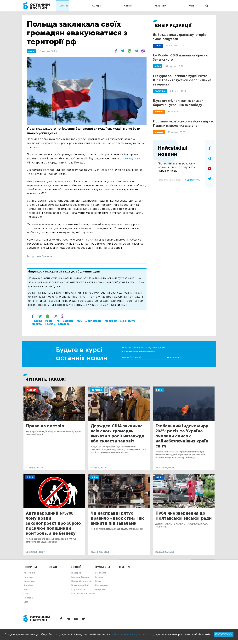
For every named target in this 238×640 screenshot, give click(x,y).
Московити (128, 320)
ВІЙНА (31, 51)
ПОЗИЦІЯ (96, 5)
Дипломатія (93, 320)
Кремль (50, 324)
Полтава (28, 597)
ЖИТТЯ (193, 5)
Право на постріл (45, 426)
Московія (111, 320)
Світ (25, 601)
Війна (159, 390)
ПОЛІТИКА (160, 91)
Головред (76, 572)
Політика (96, 390)
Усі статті (100, 572)
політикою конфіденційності (128, 634)
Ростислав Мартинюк (83, 593)
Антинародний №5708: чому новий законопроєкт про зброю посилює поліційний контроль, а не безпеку (53, 523)
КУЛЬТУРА (160, 5)
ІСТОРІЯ (159, 112)
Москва (37, 324)
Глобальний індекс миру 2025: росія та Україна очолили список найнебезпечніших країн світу (181, 436)
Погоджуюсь (223, 634)
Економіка (29, 581)
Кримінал (28, 585)
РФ (58, 320)
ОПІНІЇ (128, 5)
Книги (98, 581)
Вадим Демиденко (81, 581)
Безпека (68, 320)
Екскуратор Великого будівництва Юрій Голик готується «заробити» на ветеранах (182, 80)
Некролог (100, 589)
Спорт (26, 593)
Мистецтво (101, 585)
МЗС (79, 320)
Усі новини (29, 572)
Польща (37, 320)
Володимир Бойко (81, 585)
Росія (48, 320)
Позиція (31, 390)
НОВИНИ (63, 5)
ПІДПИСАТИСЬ (192, 180)
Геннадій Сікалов (80, 577)
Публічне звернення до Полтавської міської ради (183, 516)
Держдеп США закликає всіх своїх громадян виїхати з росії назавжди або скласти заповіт (117, 433)
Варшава (64, 324)
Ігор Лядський (78, 589)
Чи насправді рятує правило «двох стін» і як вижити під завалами (117, 518)
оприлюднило (130, 158)
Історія (99, 577)
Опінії (30, 477)
